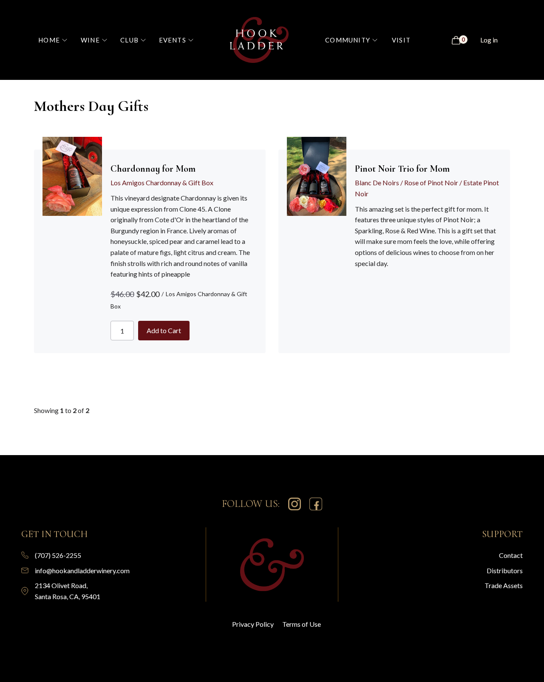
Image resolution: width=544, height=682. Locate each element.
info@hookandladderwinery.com (82, 570)
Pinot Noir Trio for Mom (402, 168)
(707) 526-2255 (58, 555)
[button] (57, 40)
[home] (260, 40)
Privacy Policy (253, 624)
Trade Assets (503, 585)
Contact (511, 555)
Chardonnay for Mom (153, 168)
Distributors (505, 570)
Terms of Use (301, 624)
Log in (489, 40)
